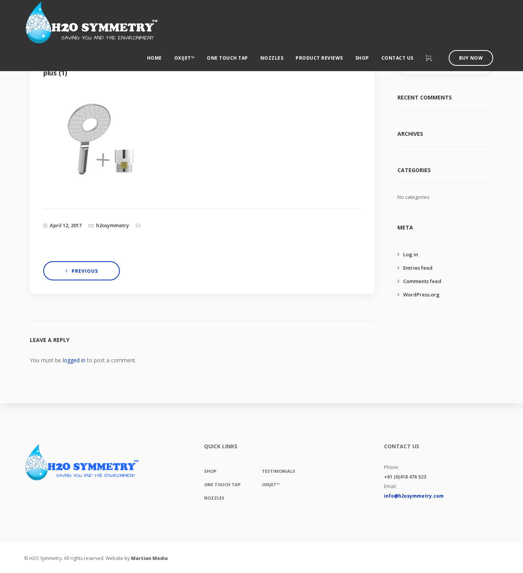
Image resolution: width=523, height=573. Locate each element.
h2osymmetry (112, 225)
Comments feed (422, 281)
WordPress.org (421, 294)
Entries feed (418, 267)
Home (154, 58)
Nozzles (272, 58)
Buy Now (471, 58)
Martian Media (149, 558)
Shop (362, 58)
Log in (410, 254)
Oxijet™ (184, 58)
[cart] (428, 58)
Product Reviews (319, 58)
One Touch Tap (227, 58)
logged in (74, 360)
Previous (85, 271)
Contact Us (397, 58)
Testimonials (278, 471)
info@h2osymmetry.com (414, 496)
